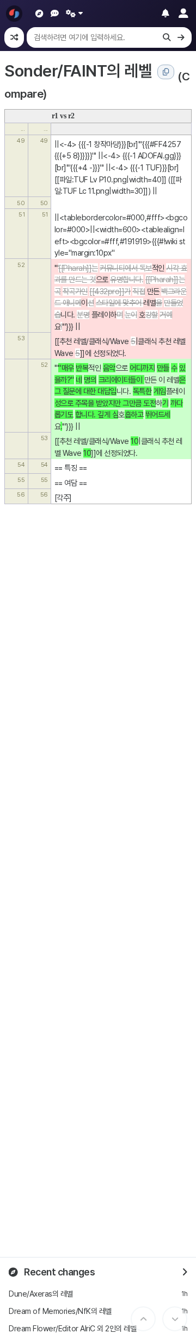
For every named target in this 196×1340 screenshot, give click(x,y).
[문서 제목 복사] (165, 72)
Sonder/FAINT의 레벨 (78, 70)
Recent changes (58, 1272)
